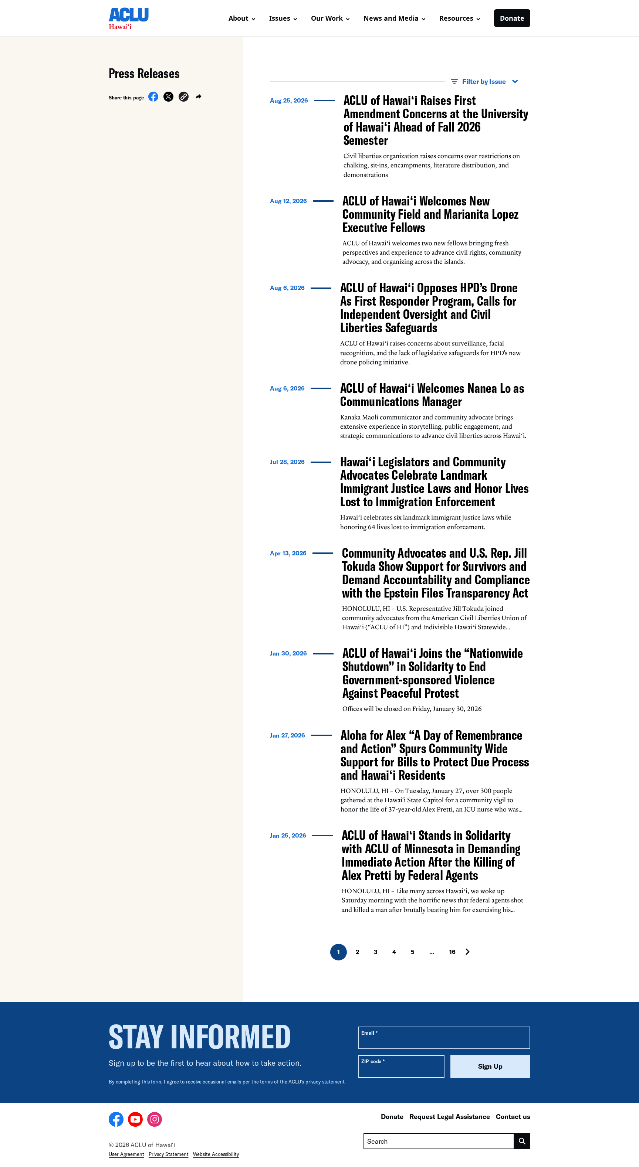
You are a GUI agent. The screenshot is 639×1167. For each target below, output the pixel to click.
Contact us (513, 1116)
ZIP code (373, 1061)
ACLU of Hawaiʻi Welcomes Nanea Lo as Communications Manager (432, 394)
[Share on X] (168, 99)
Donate (512, 18)
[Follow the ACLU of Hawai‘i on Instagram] (154, 1120)
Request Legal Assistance (449, 1116)
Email (369, 1033)
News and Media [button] (391, 18)
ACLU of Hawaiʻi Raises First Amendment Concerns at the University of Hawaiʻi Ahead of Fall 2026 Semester (436, 120)
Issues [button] (279, 18)
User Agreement (126, 1154)
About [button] (238, 18)
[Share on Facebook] (153, 99)
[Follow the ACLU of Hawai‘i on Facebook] (116, 1120)
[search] (522, 1141)
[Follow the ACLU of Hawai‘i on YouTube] (135, 1120)
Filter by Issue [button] (484, 81)
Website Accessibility (216, 1154)
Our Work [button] (327, 18)
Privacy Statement (169, 1154)
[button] (184, 98)
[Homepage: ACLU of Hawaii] (134, 18)
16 (452, 951)
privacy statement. (325, 1082)
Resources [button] (456, 18)
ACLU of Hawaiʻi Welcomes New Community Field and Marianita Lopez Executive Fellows (430, 213)
